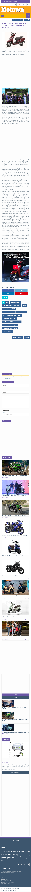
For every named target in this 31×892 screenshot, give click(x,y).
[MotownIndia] (15, 10)
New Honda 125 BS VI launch (14, 315)
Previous (20, 20)
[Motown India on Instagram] (23, 4)
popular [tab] (15, 697)
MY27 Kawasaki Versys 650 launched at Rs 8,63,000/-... (14, 515)
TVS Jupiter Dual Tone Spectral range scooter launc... (15, 555)
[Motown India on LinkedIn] (28, 4)
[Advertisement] (15, 72)
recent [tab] (15, 694)
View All (27, 20)
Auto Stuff (6, 739)
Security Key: (6, 410)
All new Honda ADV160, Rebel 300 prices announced (14, 575)
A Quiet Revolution (7, 331)
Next (14, 20)
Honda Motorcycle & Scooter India (11, 305)
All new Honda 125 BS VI (9, 308)
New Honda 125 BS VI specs (10, 325)
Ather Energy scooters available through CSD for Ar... (15, 596)
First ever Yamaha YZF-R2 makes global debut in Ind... (14, 535)
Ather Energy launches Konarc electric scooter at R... (14, 495)
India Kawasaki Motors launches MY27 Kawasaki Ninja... (15, 475)
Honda (24, 305)
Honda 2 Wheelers (15, 302)
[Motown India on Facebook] (11, 4)
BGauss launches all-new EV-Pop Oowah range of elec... (15, 637)
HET (25, 312)
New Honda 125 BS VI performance (12, 321)
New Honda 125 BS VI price (9, 318)
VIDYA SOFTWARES (12, 890)
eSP (4, 315)
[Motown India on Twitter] (15, 4)
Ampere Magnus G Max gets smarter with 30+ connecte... (13, 616)
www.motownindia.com (7, 857)
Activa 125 (19, 312)
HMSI (7, 302)
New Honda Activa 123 (8, 312)
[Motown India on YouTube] (19, 4)
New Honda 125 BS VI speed (10, 328)
